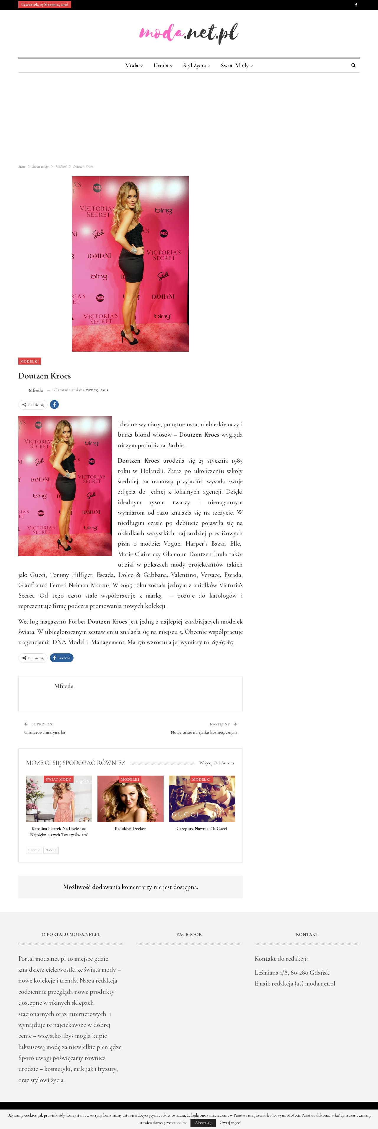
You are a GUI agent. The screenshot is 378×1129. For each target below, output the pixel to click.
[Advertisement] (189, 117)
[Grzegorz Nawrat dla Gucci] (202, 799)
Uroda (161, 65)
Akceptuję (203, 1122)
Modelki (29, 361)
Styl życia (194, 65)
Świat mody (235, 65)
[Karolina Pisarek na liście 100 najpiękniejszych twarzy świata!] (59, 799)
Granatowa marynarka (44, 732)
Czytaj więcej (230, 1123)
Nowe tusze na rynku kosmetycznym (204, 732)
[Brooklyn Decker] (130, 799)
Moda (132, 65)
